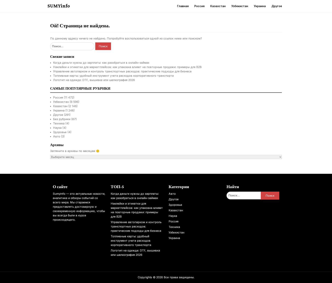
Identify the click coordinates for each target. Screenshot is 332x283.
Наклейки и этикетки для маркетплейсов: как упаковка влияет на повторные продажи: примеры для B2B (127, 67)
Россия (199, 6)
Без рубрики (61, 119)
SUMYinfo (59, 5)
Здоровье (60, 132)
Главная (183, 6)
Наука (57, 127)
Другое (276, 6)
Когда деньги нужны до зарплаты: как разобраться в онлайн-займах (101, 62)
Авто (56, 136)
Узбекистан (239, 6)
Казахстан (218, 6)
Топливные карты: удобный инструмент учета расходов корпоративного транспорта (113, 75)
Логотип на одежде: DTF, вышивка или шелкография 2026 (94, 80)
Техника (58, 123)
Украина (260, 6)
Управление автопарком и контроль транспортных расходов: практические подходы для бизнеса (122, 71)
